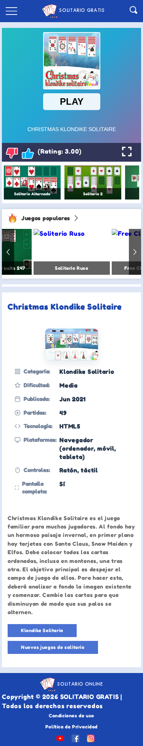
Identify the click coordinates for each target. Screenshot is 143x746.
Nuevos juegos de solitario (53, 647)
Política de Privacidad (71, 727)
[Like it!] (28, 153)
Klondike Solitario (42, 630)
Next (135, 252)
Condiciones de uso (71, 715)
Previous (8, 252)
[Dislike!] (12, 153)
